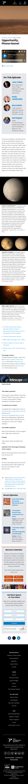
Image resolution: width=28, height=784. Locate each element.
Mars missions (21, 483)
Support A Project (14, 717)
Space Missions (14, 658)
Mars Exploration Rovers (14, 485)
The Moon (12, 481)
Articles (14, 675)
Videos (14, 683)
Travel (14, 722)
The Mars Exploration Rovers (12, 336)
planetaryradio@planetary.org (12, 415)
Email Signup (14, 700)
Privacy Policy (22, 625)
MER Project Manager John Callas (14, 340)
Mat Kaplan (17, 118)
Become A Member (14, 703)
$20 (9, 580)
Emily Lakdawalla (17, 98)
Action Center (14, 697)
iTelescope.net (18, 361)
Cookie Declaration (14, 778)
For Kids (14, 667)
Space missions (12, 483)
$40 (19, 580)
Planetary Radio (7, 38)
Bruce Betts (17, 105)
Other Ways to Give (14, 725)
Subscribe (14, 623)
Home (14, 488)
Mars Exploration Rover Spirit (12, 484)
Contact (14, 706)
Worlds (11, 479)
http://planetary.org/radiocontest (13, 411)
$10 (18, 577)
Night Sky (14, 661)
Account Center (9, 757)
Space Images (14, 680)
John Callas (17, 82)
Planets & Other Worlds (14, 655)
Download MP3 (8, 66)
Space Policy (14, 664)
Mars (6, 483)
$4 (9, 577)
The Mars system (20, 481)
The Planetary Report (14, 689)
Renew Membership (14, 714)
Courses (14, 686)
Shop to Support (14, 719)
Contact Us (19, 757)
